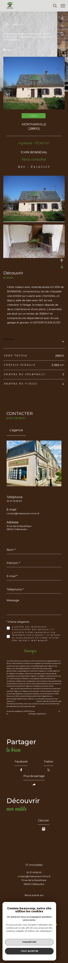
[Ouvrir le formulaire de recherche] (55, 6)
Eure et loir (10, 37)
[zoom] (34, 220)
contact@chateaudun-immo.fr (23, 513)
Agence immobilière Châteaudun (22, 34)
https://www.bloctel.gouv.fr (26, 701)
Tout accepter (29, 951)
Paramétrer (29, 941)
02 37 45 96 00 (14, 501)
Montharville (28, 37)
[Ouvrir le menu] (63, 6)
